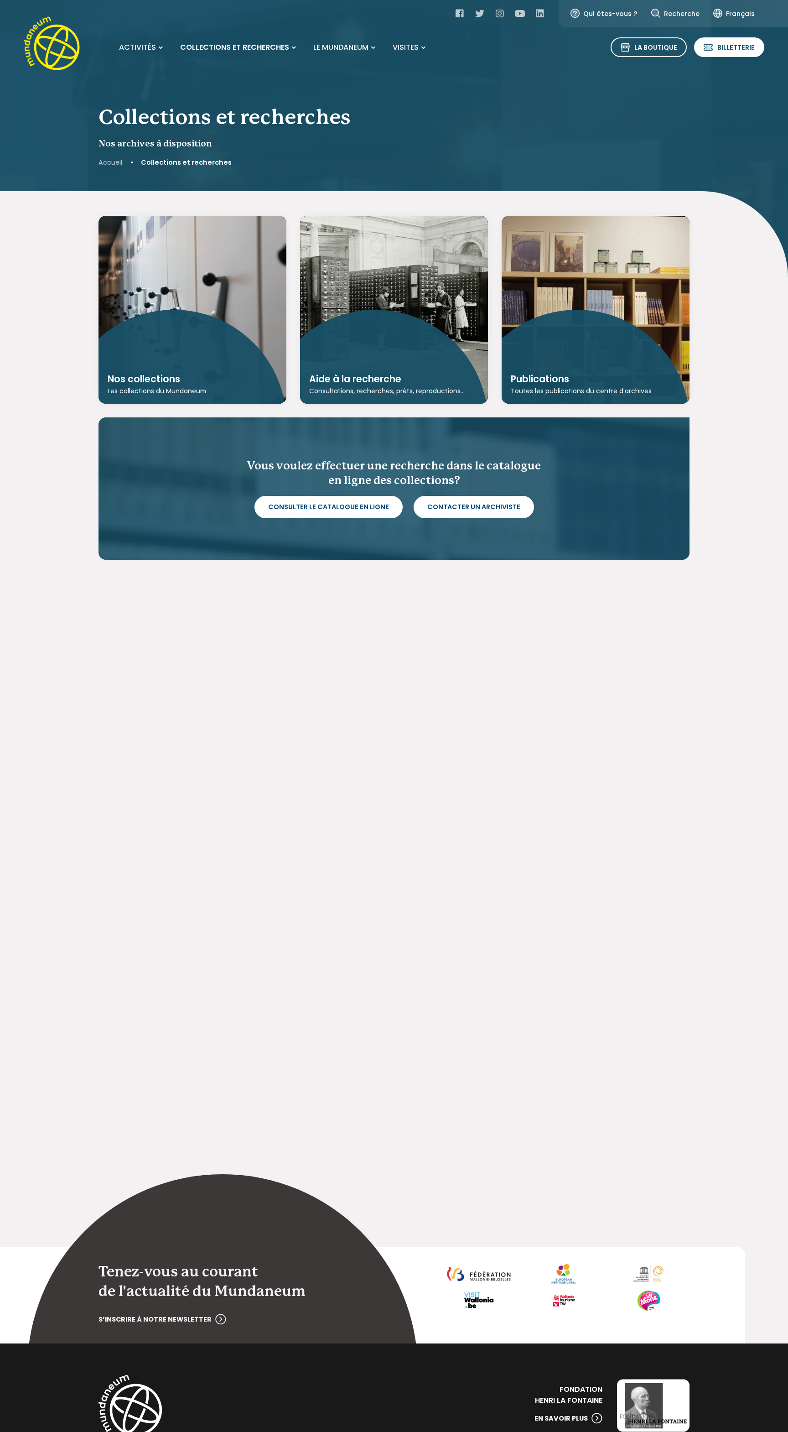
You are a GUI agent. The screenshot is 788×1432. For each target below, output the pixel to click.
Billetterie (736, 47)
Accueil (110, 162)
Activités (137, 47)
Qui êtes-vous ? (610, 13)
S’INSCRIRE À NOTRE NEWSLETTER (155, 1319)
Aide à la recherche (355, 379)
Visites (406, 47)
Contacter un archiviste (473, 506)
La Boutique (655, 47)
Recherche (682, 13)
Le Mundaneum (340, 47)
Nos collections (144, 379)
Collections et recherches (234, 47)
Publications (540, 379)
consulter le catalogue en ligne (328, 506)
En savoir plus (561, 1418)
